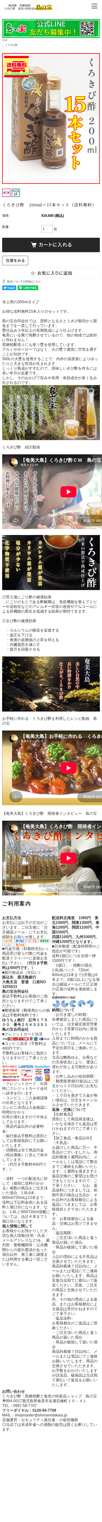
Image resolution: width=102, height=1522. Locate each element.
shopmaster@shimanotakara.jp (41, 1415)
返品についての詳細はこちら (24, 281)
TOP (4, 40)
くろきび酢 (11, 45)
